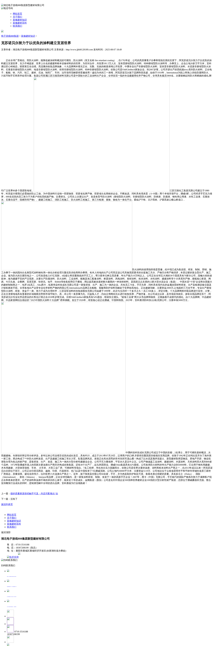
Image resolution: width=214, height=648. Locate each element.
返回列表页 (7, 504)
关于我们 (17, 16)
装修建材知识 (20, 20)
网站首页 (17, 13)
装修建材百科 (20, 23)
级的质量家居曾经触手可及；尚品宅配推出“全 (34, 493)
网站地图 (12, 554)
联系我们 (17, 26)
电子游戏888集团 (10, 36)
